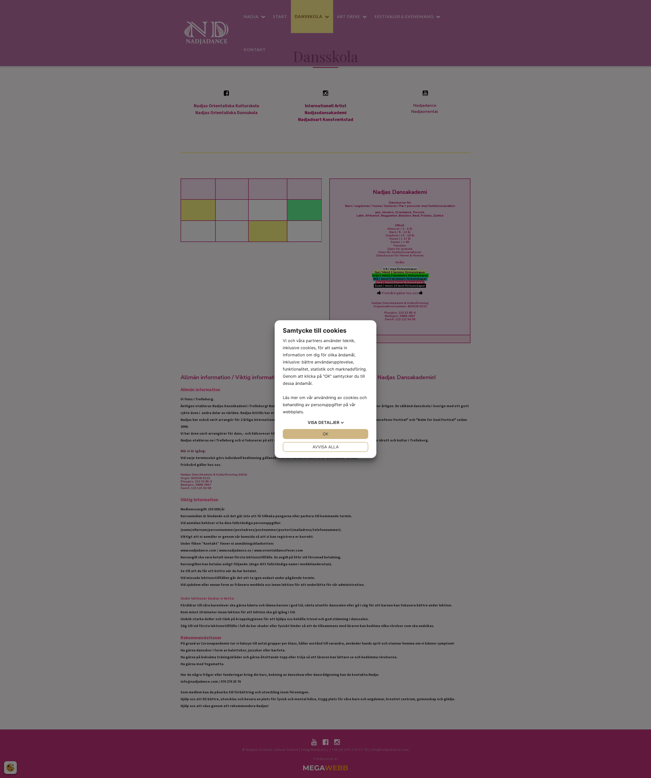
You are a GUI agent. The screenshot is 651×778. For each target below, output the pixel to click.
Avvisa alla (326, 446)
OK (325, 433)
